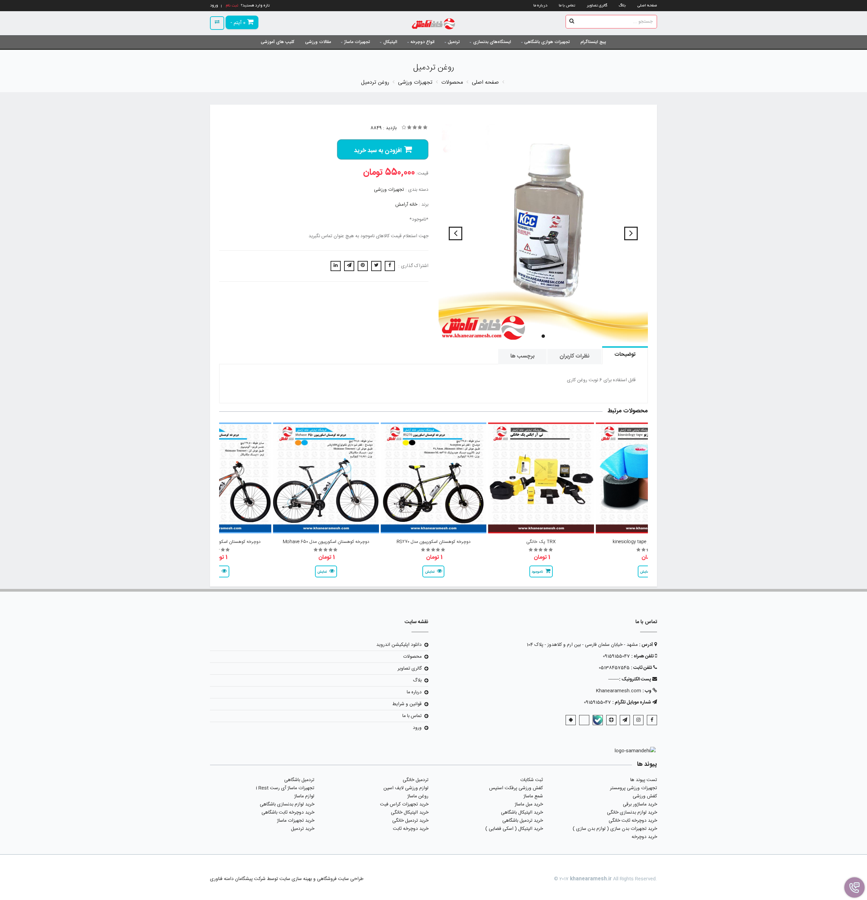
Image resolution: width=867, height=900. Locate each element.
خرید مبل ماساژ (529, 804)
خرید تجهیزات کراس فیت (404, 804)
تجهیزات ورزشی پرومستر (633, 788)
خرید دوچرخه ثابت (410, 829)
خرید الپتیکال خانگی (409, 813)
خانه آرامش (406, 205)
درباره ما (540, 5)
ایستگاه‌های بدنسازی (492, 42)
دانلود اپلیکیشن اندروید (399, 645)
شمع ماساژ (533, 796)
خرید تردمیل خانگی (410, 821)
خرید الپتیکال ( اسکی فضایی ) (514, 829)
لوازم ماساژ (304, 796)
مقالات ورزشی (318, 42)
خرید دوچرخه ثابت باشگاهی (287, 813)
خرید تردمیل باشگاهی (522, 821)
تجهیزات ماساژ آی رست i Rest (285, 788)
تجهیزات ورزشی (389, 190)
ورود (417, 728)
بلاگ (622, 5)
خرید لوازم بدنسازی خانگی (632, 813)
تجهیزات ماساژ (357, 42)
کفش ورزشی (645, 796)
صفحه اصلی (647, 5)
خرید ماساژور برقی (640, 804)
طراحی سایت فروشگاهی (339, 879)
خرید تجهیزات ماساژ (295, 821)
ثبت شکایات (531, 780)
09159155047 (616, 656)
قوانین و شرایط (407, 704)
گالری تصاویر (597, 5)
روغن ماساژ (417, 796)
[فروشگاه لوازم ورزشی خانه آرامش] (433, 24)
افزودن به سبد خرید (378, 151)
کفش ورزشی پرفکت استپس (516, 788)
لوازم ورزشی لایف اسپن (405, 788)
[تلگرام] (625, 720)
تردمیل (454, 42)
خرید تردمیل (302, 829)
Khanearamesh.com (618, 691)
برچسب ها (522, 356)
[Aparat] (611, 720)
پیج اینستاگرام (593, 42)
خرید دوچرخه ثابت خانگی (633, 821)
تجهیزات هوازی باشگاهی (547, 42)
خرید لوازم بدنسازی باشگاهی (287, 804)
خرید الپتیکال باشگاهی (522, 813)
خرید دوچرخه (644, 837)
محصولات (412, 657)
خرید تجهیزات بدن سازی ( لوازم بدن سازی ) (615, 829)
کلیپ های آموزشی (277, 42)
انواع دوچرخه (422, 42)
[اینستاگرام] (638, 720)
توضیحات (625, 354)
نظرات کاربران (574, 356)
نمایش (430, 572)
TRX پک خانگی (541, 542)
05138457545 (614, 668)
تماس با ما (567, 5)
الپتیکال (390, 42)
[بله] (598, 720)
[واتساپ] (584, 720)
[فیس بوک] (652, 720)
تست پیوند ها (643, 780)
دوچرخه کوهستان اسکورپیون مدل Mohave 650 (326, 542)
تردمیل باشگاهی (299, 780)
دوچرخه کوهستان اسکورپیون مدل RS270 (433, 542)
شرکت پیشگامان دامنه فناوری (238, 879)
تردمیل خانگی (415, 780)
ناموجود (537, 572)
